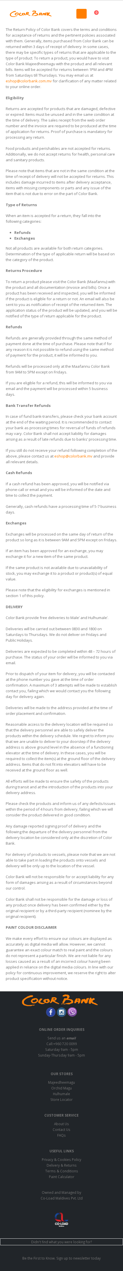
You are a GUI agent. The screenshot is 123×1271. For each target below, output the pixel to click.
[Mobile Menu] (81, 14)
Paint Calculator (61, 1176)
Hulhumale (61, 1093)
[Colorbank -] (31, 14)
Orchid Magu (61, 1088)
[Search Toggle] (61, 13)
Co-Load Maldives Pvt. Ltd (62, 1198)
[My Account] (112, 13)
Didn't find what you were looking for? (61, 1242)
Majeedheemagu (61, 1082)
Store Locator (61, 1099)
